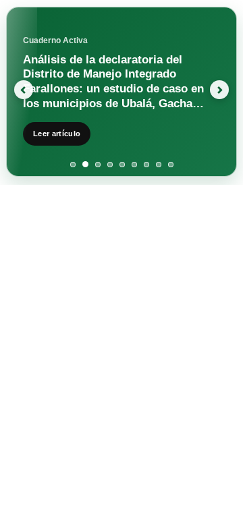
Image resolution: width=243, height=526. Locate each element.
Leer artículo (56, 133)
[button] (18, 92)
